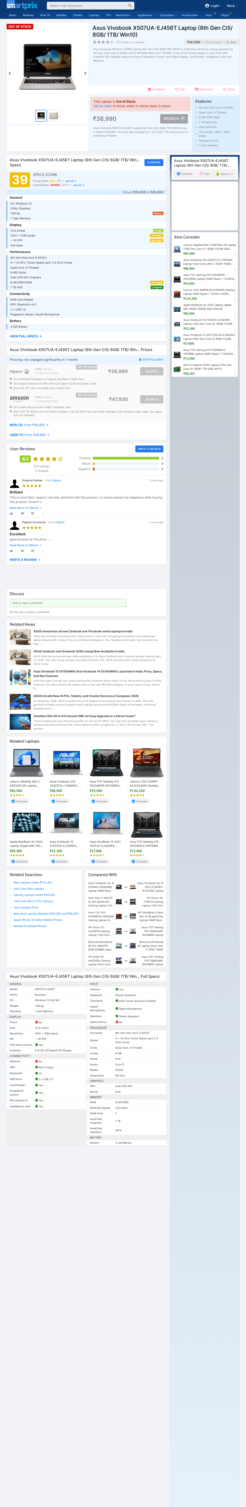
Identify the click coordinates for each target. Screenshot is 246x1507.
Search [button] (171, 118)
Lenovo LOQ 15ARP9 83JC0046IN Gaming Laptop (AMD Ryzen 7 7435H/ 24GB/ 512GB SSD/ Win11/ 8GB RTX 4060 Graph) (144, 784)
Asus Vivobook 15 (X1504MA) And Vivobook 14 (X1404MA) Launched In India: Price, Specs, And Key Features (97, 674)
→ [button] (29, 425)
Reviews (28, 15)
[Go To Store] (19, 371)
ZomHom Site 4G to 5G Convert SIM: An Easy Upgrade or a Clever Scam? (84, 716)
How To (45, 15)
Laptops (94, 15)
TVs (108, 15)
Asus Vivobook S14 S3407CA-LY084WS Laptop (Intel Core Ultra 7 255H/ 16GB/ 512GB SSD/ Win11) (66, 784)
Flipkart (56, 480)
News (13, 15)
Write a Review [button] (149, 449)
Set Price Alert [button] (153, 359)
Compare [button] (154, 162)
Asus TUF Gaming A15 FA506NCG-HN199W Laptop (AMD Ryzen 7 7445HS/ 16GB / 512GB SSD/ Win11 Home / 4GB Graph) (145, 844)
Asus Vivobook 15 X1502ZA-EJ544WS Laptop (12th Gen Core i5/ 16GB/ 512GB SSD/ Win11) (65, 844)
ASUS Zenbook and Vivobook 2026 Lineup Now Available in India (79, 651)
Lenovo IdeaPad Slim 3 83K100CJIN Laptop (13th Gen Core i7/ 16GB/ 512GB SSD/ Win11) (26, 784)
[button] (86, 336)
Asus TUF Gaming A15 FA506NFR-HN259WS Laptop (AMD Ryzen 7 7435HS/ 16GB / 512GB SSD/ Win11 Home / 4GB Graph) (105, 784)
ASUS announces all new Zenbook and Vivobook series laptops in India (83, 631)
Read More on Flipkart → (26, 508)
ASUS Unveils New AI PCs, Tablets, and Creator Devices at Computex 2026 (86, 696)
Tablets (77, 15)
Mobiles (61, 15)
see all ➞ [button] (70, 181)
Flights (225, 15)
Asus (233, 42)
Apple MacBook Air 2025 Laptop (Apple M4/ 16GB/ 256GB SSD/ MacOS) (26, 844)
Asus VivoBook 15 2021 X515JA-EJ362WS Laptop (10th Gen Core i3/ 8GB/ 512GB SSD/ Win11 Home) (105, 844)
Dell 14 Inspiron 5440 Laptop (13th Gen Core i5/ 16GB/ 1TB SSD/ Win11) (207, 366)
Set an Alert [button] (103, 106)
